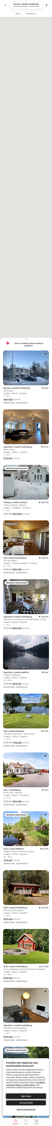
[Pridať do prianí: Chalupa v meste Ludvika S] (45, 468)
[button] (8, 399)
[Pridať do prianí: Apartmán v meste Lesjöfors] (45, 638)
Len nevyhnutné (26, 1103)
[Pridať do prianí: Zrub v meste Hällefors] (45, 815)
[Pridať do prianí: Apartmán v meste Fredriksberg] (45, 413)
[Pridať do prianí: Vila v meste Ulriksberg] (45, 697)
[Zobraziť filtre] (46, 5)
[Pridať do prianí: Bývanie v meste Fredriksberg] (45, 354)
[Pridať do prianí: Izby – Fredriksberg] (45, 756)
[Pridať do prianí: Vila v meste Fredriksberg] (45, 524)
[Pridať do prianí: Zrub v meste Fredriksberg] (45, 873)
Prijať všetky (26, 1096)
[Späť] (5, 5)
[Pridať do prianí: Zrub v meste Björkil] (45, 1050)
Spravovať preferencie (26, 1109)
